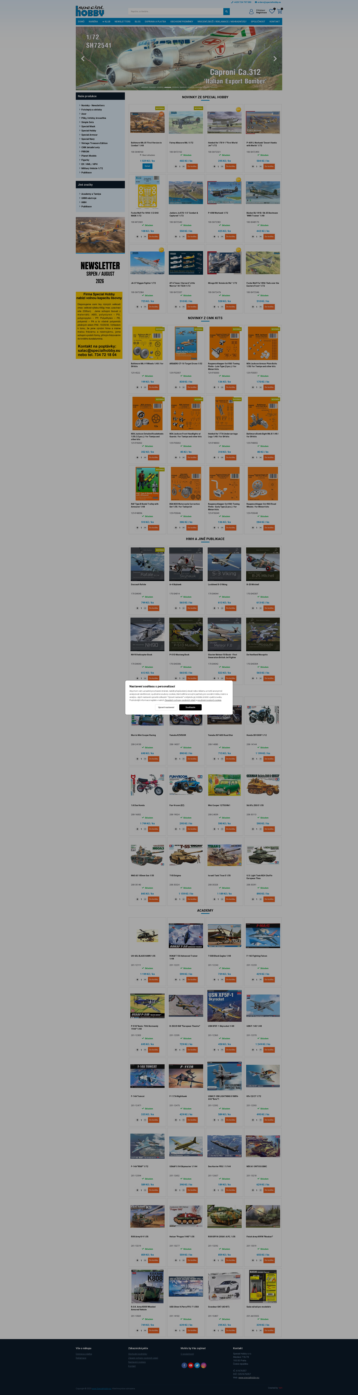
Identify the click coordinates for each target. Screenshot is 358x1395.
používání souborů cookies (209, 700)
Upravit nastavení (166, 707)
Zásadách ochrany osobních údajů (180, 700)
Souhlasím (190, 707)
